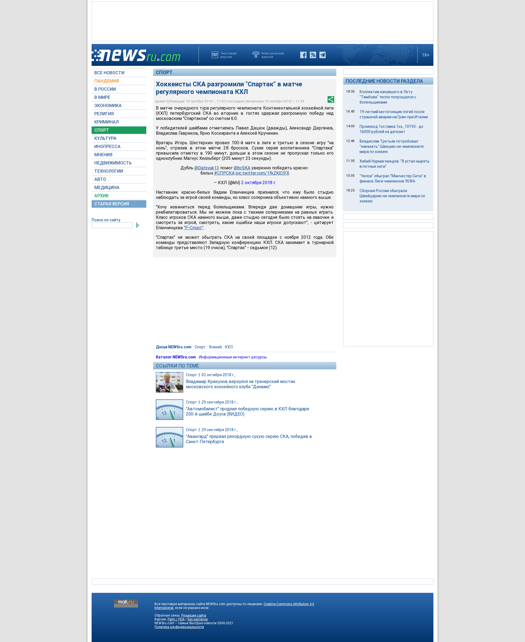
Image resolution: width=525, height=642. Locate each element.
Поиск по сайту (106, 220)
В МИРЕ (102, 97)
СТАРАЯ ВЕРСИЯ (111, 204)
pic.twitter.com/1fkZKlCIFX (262, 173)
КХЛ (229, 347)
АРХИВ (101, 195)
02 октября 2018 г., (218, 375)
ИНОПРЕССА (107, 146)
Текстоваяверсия (228, 55)
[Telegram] (322, 55)
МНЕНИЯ (103, 154)
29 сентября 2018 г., (220, 402)
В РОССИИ (105, 89)
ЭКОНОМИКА (108, 105)
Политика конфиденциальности (179, 627)
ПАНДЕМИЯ (106, 81)
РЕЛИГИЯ (104, 113)
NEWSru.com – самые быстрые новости (185, 623)
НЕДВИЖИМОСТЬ (113, 163)
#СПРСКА (224, 173)
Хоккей (215, 347)
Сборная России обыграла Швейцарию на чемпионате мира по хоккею (392, 196)
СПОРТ (101, 130)
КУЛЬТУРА (105, 138)
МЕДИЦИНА (106, 187)
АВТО (100, 179)
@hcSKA (242, 167)
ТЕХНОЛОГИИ (108, 171)
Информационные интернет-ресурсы (233, 357)
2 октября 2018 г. (258, 182)
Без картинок (198, 619)
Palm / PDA (176, 619)
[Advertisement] (262, 20)
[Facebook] (303, 55)
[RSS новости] (313, 55)
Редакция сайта (193, 615)
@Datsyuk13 (206, 167)
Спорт (164, 72)
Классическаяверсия (273, 55)
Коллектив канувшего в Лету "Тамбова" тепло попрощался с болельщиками (388, 97)
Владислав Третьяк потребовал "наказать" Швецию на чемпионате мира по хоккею (392, 146)
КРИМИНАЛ (106, 122)
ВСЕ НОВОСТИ (109, 72)
